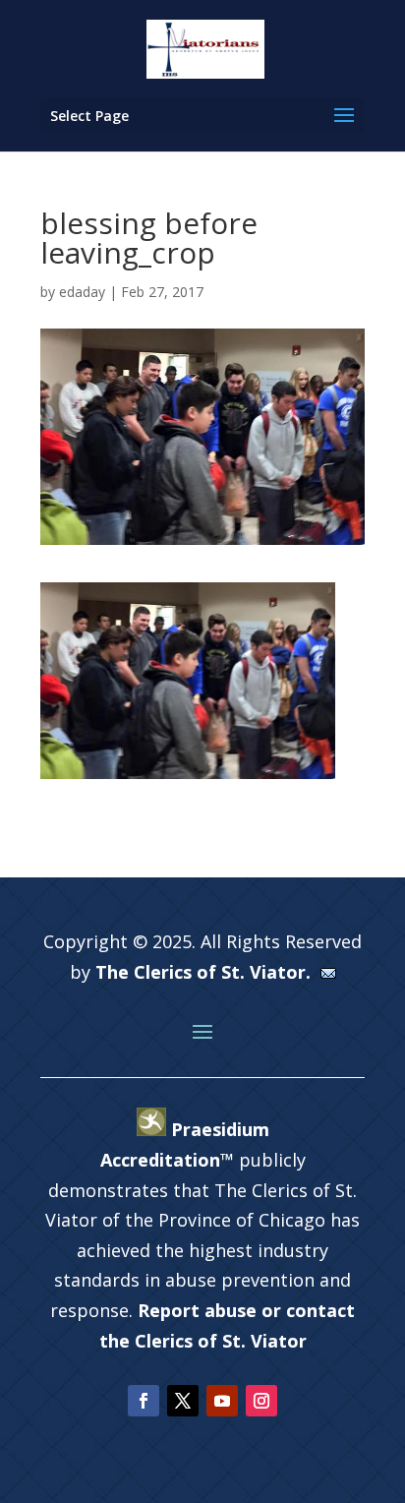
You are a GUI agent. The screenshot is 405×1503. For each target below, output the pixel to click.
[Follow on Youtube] (222, 1400)
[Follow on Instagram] (261, 1400)
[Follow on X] (183, 1400)
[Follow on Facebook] (143, 1400)
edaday (82, 291)
